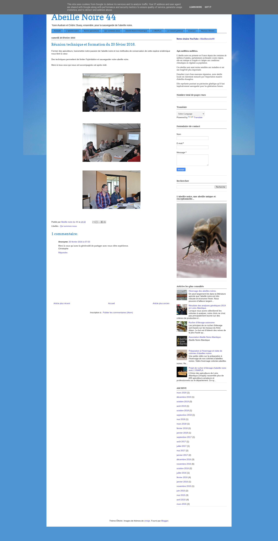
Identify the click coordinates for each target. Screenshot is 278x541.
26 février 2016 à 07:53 (79, 242)
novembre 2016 (184, 464)
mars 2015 (181, 504)
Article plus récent (62, 303)
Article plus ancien (161, 303)
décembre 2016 (184, 459)
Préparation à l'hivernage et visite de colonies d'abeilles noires (205, 352)
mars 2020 (181, 392)
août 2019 (181, 406)
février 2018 (182, 428)
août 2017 (181, 441)
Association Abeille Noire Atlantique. (205, 337)
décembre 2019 (184, 397)
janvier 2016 (182, 482)
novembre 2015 (184, 486)
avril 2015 (181, 499)
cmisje (147, 521)
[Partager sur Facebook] (101, 222)
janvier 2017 (182, 455)
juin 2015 (181, 490)
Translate (198, 117)
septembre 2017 (184, 437)
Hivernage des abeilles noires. (202, 291)
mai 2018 (181, 419)
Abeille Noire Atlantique (136, 31)
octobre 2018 (183, 410)
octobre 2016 (183, 468)
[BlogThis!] (96, 222)
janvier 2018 (182, 433)
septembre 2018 (184, 415)
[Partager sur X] (99, 222)
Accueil (57, 31)
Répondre (62, 252)
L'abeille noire (72, 31)
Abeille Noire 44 (83, 17)
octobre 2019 (183, 401)
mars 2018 (181, 424)
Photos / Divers (207, 31)
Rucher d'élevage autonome (202, 322)
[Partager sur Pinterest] (104, 222)
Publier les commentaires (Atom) (118, 312)
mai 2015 (181, 495)
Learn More (195, 7)
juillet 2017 (181, 446)
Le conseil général (175, 31)
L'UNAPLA (156, 31)
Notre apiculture (91, 31)
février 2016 (182, 477)
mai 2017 (181, 450)
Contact (192, 31)
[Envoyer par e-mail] (93, 222)
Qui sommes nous (112, 31)
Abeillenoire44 (207, 39)
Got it (208, 7)
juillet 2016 (181, 473)
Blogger (164, 521)
